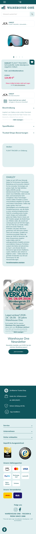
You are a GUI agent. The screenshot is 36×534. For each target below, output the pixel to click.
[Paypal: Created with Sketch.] (7, 476)
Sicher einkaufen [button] (10, 437)
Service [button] (6, 426)
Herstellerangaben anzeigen (15, 262)
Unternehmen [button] (9, 431)
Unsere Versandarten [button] (12, 490)
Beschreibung (8, 107)
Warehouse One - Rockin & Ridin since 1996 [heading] (18, 515)
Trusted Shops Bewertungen (15, 133)
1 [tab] (14, 57)
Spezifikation (8, 126)
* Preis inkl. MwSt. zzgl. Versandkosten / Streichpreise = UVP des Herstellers (18, 519)
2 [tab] (17, 57)
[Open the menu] (4, 2)
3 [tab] (19, 57)
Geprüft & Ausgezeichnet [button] (13, 443)
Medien (9, 147)
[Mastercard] (16, 469)
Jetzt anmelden (18, 352)
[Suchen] (32, 14)
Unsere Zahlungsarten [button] (12, 463)
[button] (18, 330)
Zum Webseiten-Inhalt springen (9, 1)
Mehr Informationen (20, 85)
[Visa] (25, 469)
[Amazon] (7, 469)
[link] (16, 511)
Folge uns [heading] (18, 505)
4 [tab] (22, 57)
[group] (17, 390)
